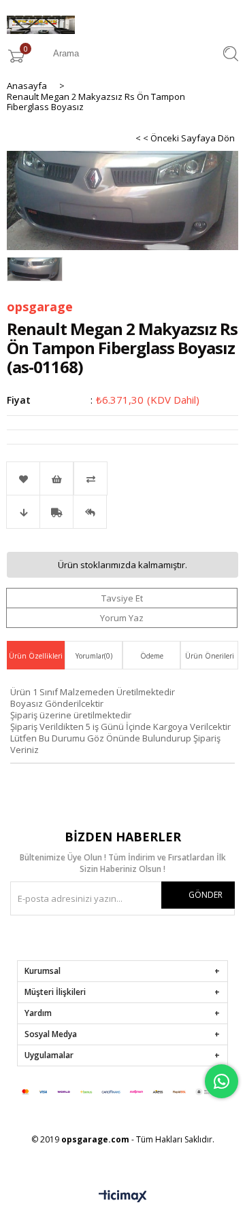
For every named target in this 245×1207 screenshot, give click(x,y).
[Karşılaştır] (122, 478)
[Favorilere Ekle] (23, 478)
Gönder (206, 894)
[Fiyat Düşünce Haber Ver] (23, 512)
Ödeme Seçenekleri (151, 660)
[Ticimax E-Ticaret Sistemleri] (123, 1197)
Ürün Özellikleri (36, 656)
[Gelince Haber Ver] (90, 512)
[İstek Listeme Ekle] (56, 478)
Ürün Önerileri (209, 656)
